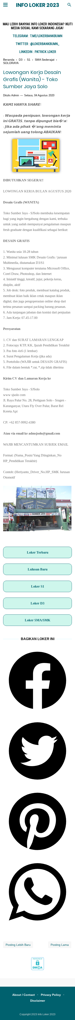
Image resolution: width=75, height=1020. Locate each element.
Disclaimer (37, 1000)
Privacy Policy (51, 994)
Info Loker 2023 (37, 5)
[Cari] (69, 6)
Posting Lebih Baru (18, 944)
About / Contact (23, 994)
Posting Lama (60, 944)
